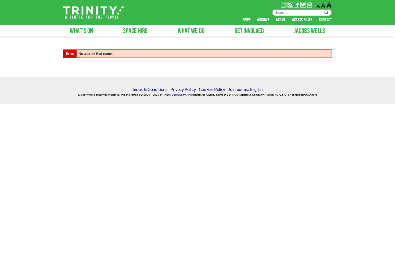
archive (263, 20)
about (281, 20)
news (247, 20)
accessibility (302, 20)
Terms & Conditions (149, 89)
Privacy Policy (183, 89)
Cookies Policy (212, 89)
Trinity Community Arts (177, 94)
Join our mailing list (245, 89)
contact (325, 20)
